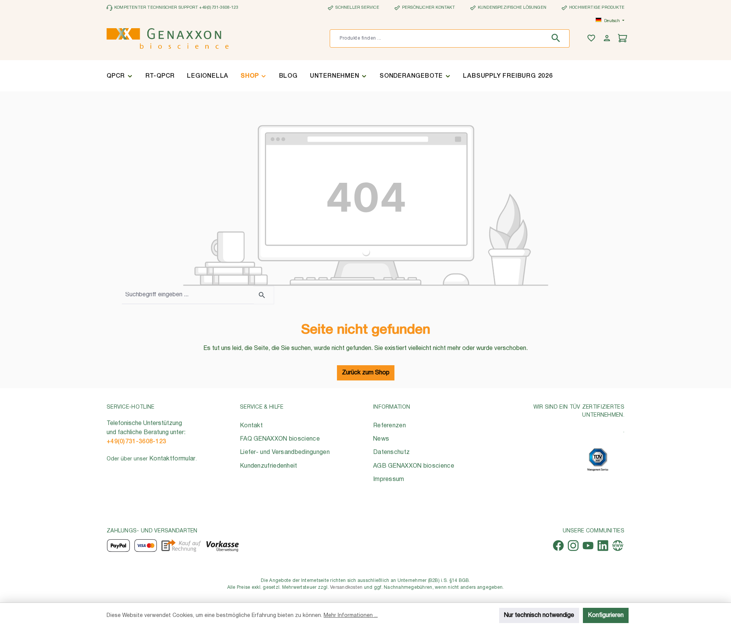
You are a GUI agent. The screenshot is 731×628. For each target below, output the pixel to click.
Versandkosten (346, 587)
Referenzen (389, 425)
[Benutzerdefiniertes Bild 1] (598, 459)
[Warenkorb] (623, 38)
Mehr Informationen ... (351, 615)
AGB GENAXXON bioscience (413, 466)
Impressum (388, 479)
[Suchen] (558, 38)
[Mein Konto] (608, 38)
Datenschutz (391, 452)
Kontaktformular (172, 459)
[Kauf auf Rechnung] (181, 545)
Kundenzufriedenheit (268, 466)
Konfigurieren (606, 615)
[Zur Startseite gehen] (167, 38)
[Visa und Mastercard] (146, 545)
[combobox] (438, 38)
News (381, 439)
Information (391, 407)
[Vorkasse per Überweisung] (222, 545)
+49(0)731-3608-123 (136, 441)
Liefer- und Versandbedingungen (285, 452)
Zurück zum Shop (365, 373)
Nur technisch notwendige (539, 615)
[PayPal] (118, 545)
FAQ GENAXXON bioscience (280, 439)
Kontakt (251, 425)
